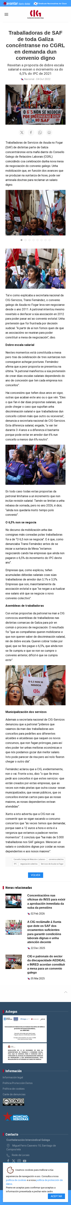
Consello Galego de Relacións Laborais (29, 859)
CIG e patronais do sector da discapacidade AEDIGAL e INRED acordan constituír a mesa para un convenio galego (46, 964)
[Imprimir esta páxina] (49, 132)
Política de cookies (14, 1088)
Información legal (13, 1077)
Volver (35, 875)
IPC (15, 864)
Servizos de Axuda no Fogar (52, 864)
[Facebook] (8, 1161)
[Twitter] (13, 1161)
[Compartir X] (22, 132)
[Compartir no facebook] (31, 132)
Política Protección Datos (18, 1083)
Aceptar (56, 1196)
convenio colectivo (56, 859)
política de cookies (16, 1180)
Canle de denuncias (14, 1094)
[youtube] (24, 1161)
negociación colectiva (29, 864)
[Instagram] (19, 1161)
